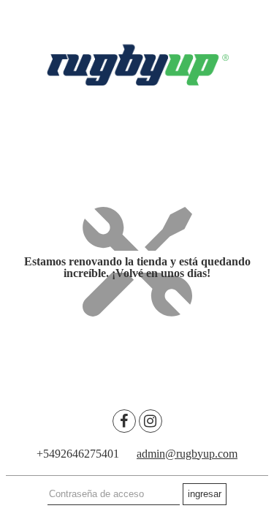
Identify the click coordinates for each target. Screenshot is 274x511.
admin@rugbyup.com (187, 453)
